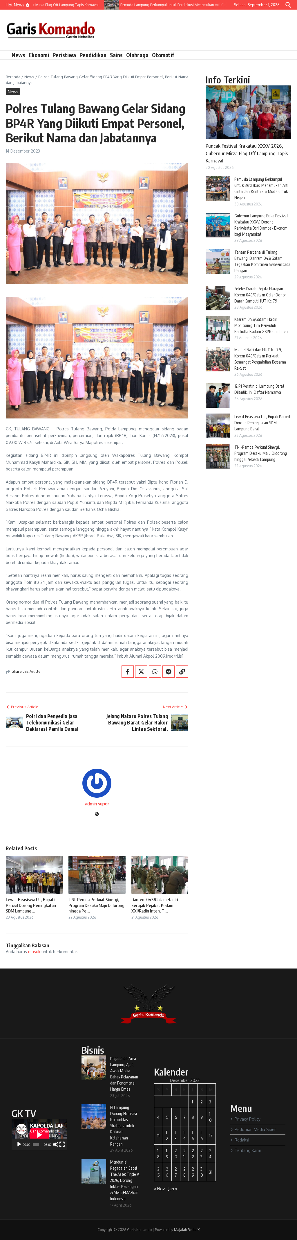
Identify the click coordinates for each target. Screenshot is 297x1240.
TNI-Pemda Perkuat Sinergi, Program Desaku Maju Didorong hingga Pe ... (96, 905)
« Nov (159, 1188)
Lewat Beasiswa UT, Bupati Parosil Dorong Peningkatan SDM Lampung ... (31, 905)
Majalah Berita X (187, 1230)
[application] (39, 1134)
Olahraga (137, 54)
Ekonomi (39, 54)
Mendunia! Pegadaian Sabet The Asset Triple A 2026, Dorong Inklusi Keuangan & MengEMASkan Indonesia (125, 1180)
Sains (116, 54)
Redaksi (242, 1139)
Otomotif (163, 54)
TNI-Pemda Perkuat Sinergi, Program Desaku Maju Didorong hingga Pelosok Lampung (260, 453)
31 (210, 1172)
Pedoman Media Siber (255, 1129)
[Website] (97, 814)
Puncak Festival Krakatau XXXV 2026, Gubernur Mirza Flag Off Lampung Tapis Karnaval (247, 153)
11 (158, 1135)
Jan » (172, 1188)
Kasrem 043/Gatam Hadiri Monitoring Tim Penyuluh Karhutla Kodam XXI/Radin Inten (261, 325)
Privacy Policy (247, 1118)
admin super (97, 803)
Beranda (13, 76)
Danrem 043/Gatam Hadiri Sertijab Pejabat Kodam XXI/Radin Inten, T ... (154, 905)
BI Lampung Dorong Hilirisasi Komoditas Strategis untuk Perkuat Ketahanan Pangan (123, 1125)
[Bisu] (56, 1144)
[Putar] (19, 1144)
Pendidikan (92, 54)
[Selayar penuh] (62, 1144)
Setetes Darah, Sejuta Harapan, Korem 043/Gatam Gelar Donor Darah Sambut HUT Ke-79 (260, 294)
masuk (34, 951)
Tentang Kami (248, 1150)
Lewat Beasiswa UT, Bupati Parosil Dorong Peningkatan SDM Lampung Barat (262, 422)
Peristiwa (64, 54)
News (18, 54)
